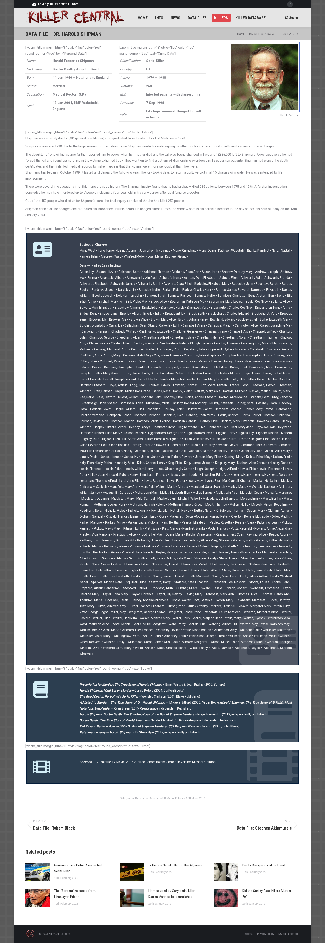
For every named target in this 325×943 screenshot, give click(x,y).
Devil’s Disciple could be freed (263, 865)
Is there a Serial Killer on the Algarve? (175, 865)
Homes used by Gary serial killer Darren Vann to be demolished (171, 894)
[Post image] (37, 872)
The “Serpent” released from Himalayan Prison (75, 894)
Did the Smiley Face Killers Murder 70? (266, 894)
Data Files (141, 798)
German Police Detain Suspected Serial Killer (78, 868)
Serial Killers (175, 798)
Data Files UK (157, 798)
